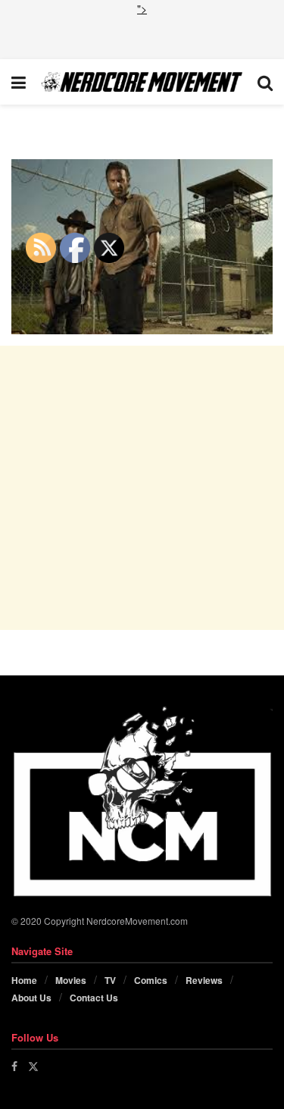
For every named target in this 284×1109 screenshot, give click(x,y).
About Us (31, 997)
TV (110, 980)
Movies (70, 980)
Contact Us (94, 997)
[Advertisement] (142, 36)
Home (24, 980)
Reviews (204, 980)
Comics (150, 980)
